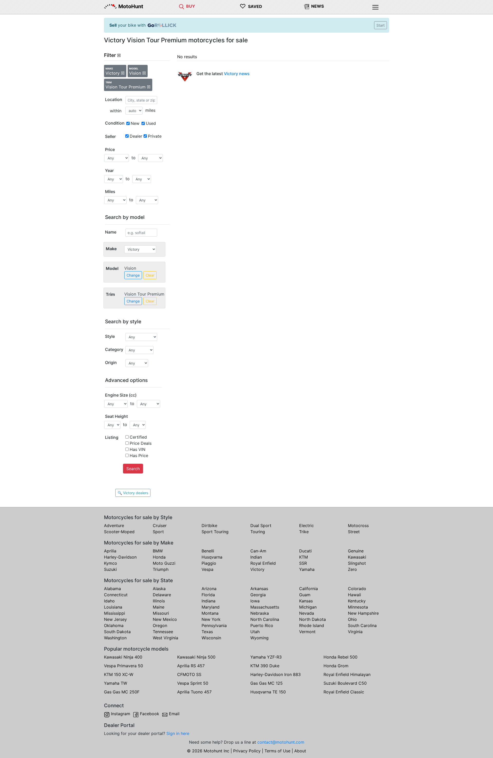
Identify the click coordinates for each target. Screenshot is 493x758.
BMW (158, 550)
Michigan (308, 607)
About (300, 750)
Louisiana (113, 607)
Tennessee (163, 631)
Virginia (355, 631)
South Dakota (117, 631)
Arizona (209, 588)
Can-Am (258, 550)
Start (380, 25)
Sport (158, 531)
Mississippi (114, 613)
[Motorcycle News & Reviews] (306, 6)
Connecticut (116, 594)
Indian (256, 557)
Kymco (110, 563)
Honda (159, 557)
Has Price (139, 455)
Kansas (306, 600)
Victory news (237, 73)
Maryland (211, 607)
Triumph (160, 569)
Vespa (207, 569)
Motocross (358, 525)
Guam (304, 594)
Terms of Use (277, 750)
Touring (257, 531)
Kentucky (357, 600)
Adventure (114, 525)
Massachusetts (264, 607)
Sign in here (177, 733)
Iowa (255, 600)
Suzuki (110, 569)
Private (155, 136)
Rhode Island (311, 625)
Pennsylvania (214, 625)
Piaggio (209, 563)
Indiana (208, 600)
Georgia (258, 594)
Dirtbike (209, 525)
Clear (150, 275)
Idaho (109, 600)
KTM (303, 557)
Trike (304, 531)
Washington (115, 637)
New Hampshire (363, 613)
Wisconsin (211, 637)
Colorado (357, 588)
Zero (352, 569)
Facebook (149, 713)
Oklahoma (114, 625)
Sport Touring (215, 531)
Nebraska (259, 613)
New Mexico (165, 619)
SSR (303, 563)
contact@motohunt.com (280, 742)
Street (354, 531)
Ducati (305, 550)
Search (133, 468)
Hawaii (354, 594)
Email (174, 713)
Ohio (352, 619)
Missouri (161, 613)
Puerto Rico (261, 625)
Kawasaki (357, 557)
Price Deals (140, 443)
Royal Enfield (263, 563)
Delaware (162, 594)
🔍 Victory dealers (133, 493)
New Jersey (115, 619)
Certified (138, 437)
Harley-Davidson (120, 557)
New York (211, 619)
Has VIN (137, 449)
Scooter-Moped (119, 531)
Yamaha (307, 569)
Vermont (307, 631)
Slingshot (357, 563)
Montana (210, 613)
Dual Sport (260, 525)
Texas (207, 631)
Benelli (208, 550)
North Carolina (264, 619)
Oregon (160, 625)
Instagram (120, 713)
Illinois (159, 600)
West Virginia (165, 637)
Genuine (356, 550)
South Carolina (362, 625)
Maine (158, 607)
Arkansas (259, 588)
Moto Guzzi (164, 563)
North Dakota (312, 619)
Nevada (306, 613)
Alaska (159, 588)
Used (151, 123)
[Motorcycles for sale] (181, 6)
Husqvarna (212, 557)
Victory (257, 569)
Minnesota (358, 607)
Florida (208, 594)
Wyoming (259, 637)
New (135, 123)
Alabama (112, 588)
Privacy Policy (247, 750)
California (308, 588)
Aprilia (110, 550)
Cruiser (160, 525)
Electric (306, 525)
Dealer (136, 136)
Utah (255, 631)
